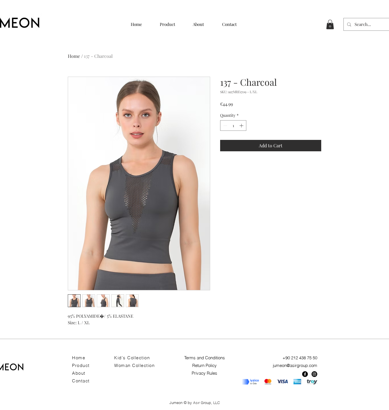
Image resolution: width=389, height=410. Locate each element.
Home (74, 56)
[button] (330, 24)
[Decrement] (224, 125)
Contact (81, 381)
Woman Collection (134, 365)
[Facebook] (305, 374)
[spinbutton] (233, 125)
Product (81, 365)
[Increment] (241, 125)
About (78, 373)
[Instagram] (314, 374)
